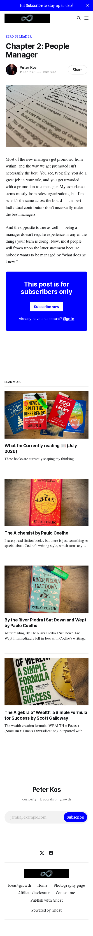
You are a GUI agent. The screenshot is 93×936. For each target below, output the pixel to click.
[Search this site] (78, 18)
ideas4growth (19, 885)
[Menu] (86, 18)
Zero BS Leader (19, 36)
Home (42, 885)
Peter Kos (28, 67)
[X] (42, 853)
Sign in (68, 318)
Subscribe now (46, 306)
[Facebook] (51, 853)
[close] (87, 5)
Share (77, 70)
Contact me (65, 893)
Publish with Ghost (46, 900)
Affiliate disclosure (34, 893)
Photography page (69, 885)
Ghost (57, 910)
